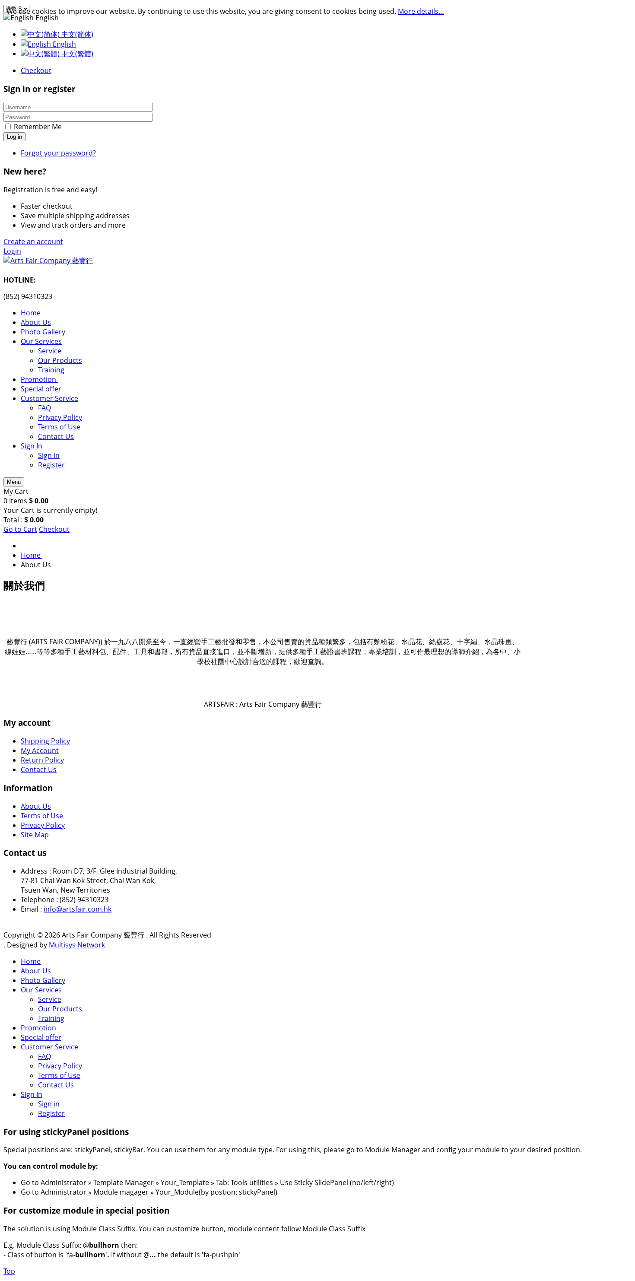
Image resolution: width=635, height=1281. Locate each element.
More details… (421, 11)
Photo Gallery (43, 980)
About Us (36, 806)
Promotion (38, 1028)
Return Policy (42, 760)
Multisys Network (77, 945)
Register (51, 1113)
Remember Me (38, 126)
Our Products (60, 1009)
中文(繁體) (76, 53)
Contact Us (39, 769)
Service (49, 999)
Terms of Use (42, 815)
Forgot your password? (58, 153)
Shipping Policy (45, 741)
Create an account (33, 241)
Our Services (41, 990)
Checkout (36, 70)
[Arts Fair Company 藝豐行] (48, 260)
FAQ (44, 1056)
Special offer (41, 1037)
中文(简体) (76, 34)
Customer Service (49, 1047)
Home (31, 961)
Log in (14, 137)
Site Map (35, 834)
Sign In (31, 1094)
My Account (40, 750)
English (63, 44)
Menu (14, 482)
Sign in (49, 1104)
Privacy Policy (43, 825)
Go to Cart (20, 529)
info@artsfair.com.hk (77, 909)
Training (51, 1018)
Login (12, 251)
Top (9, 1271)
